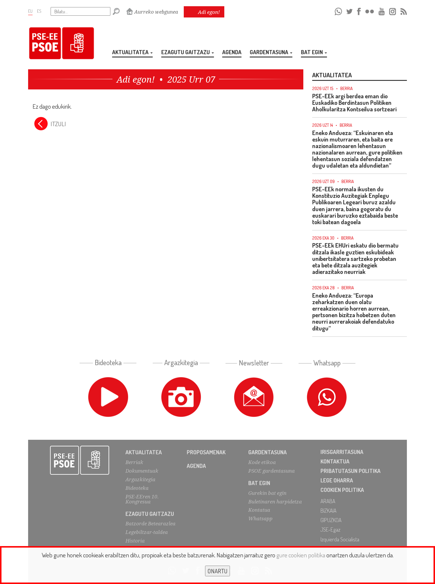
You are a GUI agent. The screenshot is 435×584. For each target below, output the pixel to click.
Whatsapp (260, 518)
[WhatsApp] (338, 11)
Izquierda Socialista (339, 539)
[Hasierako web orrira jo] (80, 460)
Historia (135, 540)
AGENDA (231, 52)
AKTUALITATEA (131, 52)
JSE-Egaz (330, 529)
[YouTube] (381, 11)
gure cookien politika (300, 555)
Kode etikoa (262, 462)
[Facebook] (359, 11)
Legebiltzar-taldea (146, 532)
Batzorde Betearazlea (150, 523)
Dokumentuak (141, 470)
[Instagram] (392, 11)
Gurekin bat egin (267, 493)
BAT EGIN (312, 52)
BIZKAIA (328, 510)
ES (39, 11)
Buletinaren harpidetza (275, 501)
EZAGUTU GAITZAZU (186, 52)
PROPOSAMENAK (206, 452)
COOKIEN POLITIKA (342, 489)
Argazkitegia (140, 479)
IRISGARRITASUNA (341, 451)
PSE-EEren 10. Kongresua (142, 499)
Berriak (134, 462)
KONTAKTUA (334, 461)
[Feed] (403, 11)
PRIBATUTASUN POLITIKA (350, 470)
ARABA (327, 501)
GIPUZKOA (330, 519)
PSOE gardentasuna (271, 470)
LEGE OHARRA (336, 480)
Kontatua (259, 509)
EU (30, 11)
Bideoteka (137, 487)
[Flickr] (369, 11)
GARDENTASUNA (269, 52)
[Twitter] (349, 11)
